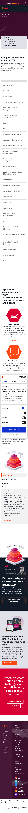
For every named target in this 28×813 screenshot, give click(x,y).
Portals (5, 221)
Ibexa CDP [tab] (5, 483)
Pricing (6, 47)
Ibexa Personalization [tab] (9, 479)
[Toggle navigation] (25, 8)
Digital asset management (12, 146)
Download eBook (9, 663)
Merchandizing (8, 255)
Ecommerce (7, 261)
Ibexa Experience (9, 41)
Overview (7, 37)
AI (4, 129)
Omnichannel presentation (12, 140)
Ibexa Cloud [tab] (6, 487)
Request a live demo (15, 701)
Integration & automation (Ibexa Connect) (12, 173)
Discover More (14, 340)
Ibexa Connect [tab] (8, 475)
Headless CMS (8, 85)
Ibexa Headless (9, 39)
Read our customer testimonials (14, 600)
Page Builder (7, 197)
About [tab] (23, 381)
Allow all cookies (14, 429)
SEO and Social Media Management (10, 109)
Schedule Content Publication (13, 102)
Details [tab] (14, 381)
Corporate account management (9, 214)
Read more (7, 520)
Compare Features (10, 45)
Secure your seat (16, 3)
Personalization (8, 166)
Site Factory (7, 180)
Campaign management (11, 185)
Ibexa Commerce (9, 43)
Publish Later (7, 208)
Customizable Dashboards (11, 191)
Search (5, 123)
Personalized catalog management (10, 160)
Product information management (10, 152)
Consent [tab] (5, 381)
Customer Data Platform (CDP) (14, 234)
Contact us (15, 706)
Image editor (7, 96)
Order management (10, 249)
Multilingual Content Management (10, 116)
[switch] (24, 413)
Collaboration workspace (12, 134)
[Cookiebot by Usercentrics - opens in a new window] (19, 377)
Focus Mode (7, 91)
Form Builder (7, 202)
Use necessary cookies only (14, 434)
